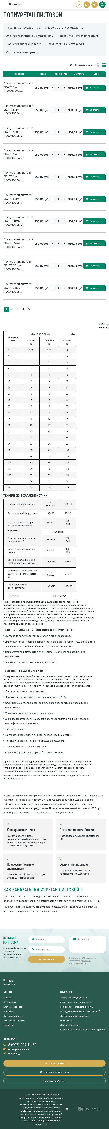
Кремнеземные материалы (65, 43)
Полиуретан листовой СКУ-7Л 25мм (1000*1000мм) (18, 287)
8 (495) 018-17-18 (89, 900)
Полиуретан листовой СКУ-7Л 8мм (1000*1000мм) (18, 198)
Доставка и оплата (13, 1015)
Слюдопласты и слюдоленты (64, 27)
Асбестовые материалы (22, 52)
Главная (7, 997)
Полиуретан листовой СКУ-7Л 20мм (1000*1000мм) (18, 265)
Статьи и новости (13, 1006)
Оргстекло (66, 1020)
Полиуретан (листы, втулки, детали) (80, 1011)
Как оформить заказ (14, 1020)
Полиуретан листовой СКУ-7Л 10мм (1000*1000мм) (18, 220)
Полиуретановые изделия (24, 43)
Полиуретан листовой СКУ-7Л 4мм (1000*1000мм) (18, 131)
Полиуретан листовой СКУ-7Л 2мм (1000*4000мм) (18, 87)
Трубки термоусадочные (23, 27)
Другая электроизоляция (74, 1015)
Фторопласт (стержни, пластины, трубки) (83, 1029)
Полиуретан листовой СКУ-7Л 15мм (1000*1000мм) (18, 243)
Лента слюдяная (69, 1024)
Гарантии (8, 1024)
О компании (9, 1002)
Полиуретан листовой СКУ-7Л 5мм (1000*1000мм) (18, 154)
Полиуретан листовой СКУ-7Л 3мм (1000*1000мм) (18, 109)
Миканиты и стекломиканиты (78, 35)
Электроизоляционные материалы (30, 35)
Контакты (8, 1011)
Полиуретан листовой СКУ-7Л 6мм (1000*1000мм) (18, 176)
